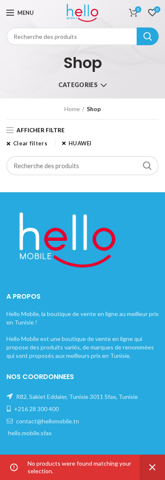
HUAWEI (80, 143)
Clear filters (30, 143)
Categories (78, 84)
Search (148, 36)
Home (72, 108)
